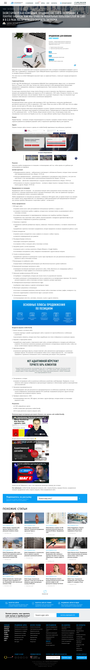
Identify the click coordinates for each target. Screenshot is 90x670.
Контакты (54, 3)
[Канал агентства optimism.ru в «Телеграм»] (21, 657)
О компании (29, 3)
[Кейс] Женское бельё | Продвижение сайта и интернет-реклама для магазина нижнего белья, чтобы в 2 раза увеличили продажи (77, 555)
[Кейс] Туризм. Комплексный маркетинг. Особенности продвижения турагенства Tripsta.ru (34, 529)
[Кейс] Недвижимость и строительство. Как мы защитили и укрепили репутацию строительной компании (34, 554)
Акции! (39, 1)
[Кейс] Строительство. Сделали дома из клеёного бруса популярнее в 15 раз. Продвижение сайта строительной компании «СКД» (12, 581)
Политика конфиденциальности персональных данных (45, 663)
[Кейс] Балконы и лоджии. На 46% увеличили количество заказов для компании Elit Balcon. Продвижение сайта (55, 530)
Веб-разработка (80, 625)
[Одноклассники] (27, 657)
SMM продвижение (51, 625)
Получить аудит (66, 657)
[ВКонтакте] (18, 657)
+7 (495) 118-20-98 (80, 2)
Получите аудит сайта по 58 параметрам (56, 654)
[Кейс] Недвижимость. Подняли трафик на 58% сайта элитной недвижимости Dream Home (76, 529)
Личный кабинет (67, 3)
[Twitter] (24, 657)
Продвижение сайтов (21, 625)
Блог (48, 3)
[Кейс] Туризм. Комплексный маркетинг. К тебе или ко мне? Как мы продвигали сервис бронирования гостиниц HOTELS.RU (33, 581)
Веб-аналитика (66, 625)
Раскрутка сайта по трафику (43, 602)
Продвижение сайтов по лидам (70, 602)
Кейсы (43, 3)
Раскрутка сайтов (14, 602)
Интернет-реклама (35, 625)
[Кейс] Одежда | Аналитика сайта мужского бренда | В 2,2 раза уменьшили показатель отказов (11, 529)
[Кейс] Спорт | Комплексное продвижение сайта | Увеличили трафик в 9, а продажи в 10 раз (76, 580)
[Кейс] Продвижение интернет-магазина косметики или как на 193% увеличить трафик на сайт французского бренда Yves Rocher (55, 581)
